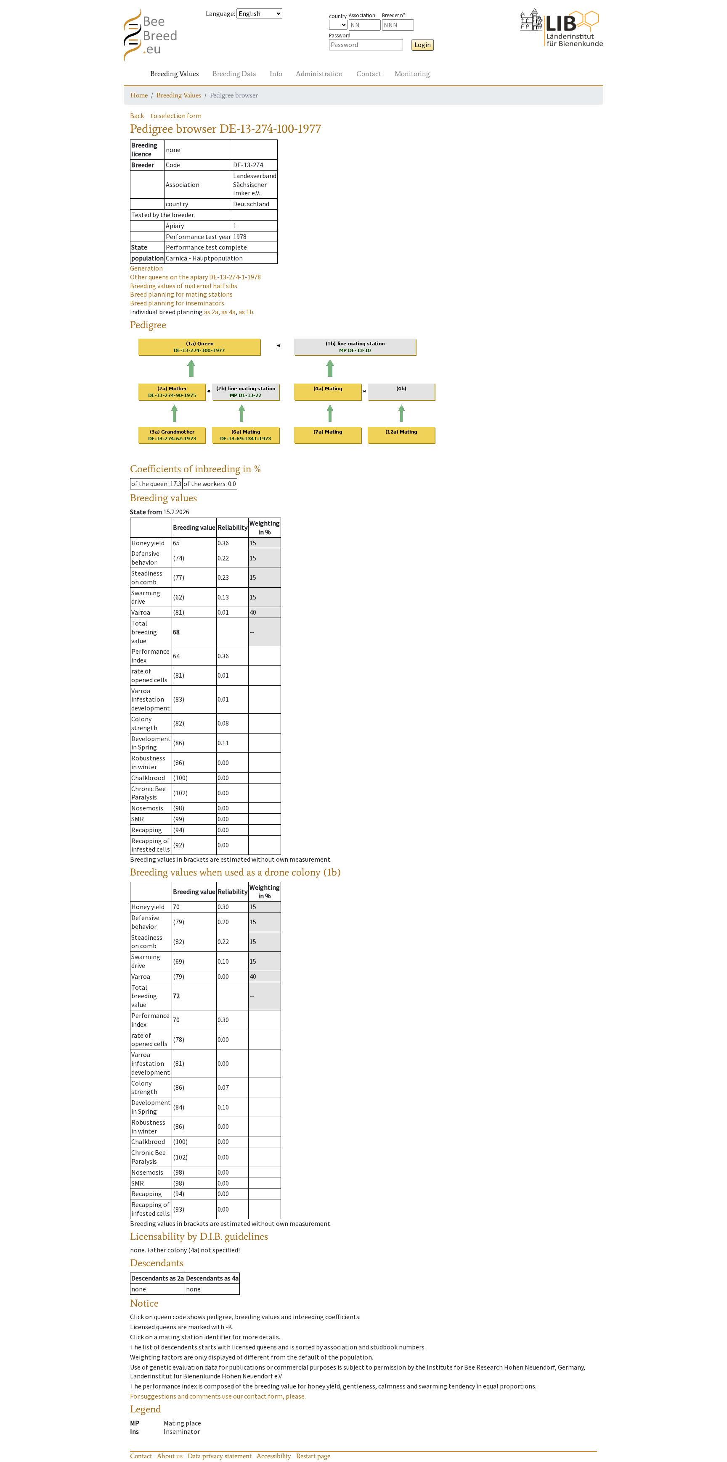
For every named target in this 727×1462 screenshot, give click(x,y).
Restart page (313, 1456)
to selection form (176, 115)
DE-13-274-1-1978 (195, 277)
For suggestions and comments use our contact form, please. (218, 1396)
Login (422, 44)
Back (137, 115)
